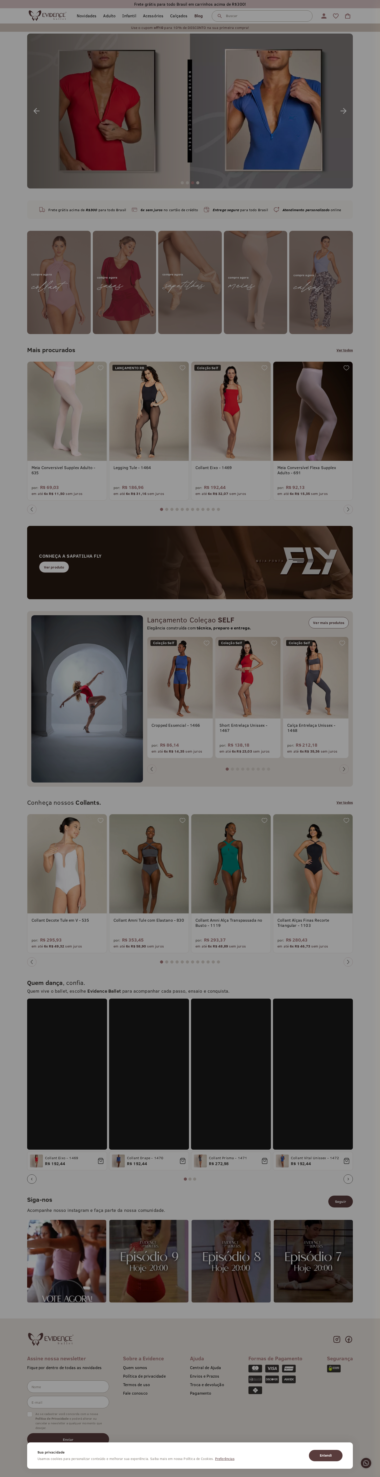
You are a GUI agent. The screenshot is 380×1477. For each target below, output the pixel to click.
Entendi (326, 1455)
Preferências (224, 1458)
